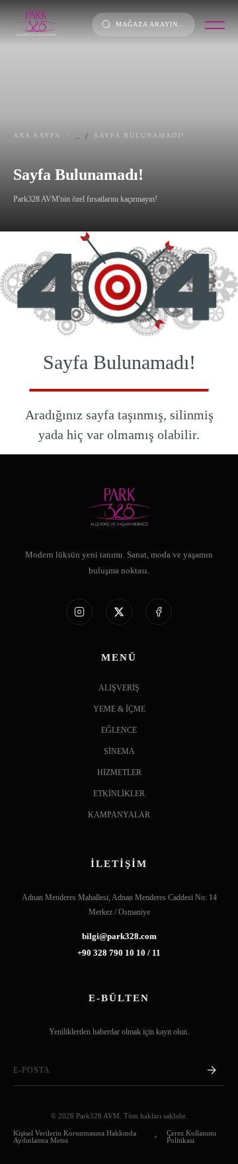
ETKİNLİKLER (119, 794)
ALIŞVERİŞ (119, 688)
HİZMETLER (119, 773)
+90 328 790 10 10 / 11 (119, 953)
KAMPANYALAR (119, 815)
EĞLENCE (119, 730)
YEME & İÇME (119, 709)
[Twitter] (119, 612)
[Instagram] (79, 612)
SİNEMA (119, 751)
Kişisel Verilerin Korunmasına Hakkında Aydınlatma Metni (74, 1137)
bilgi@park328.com (119, 937)
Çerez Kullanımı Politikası (191, 1137)
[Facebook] (158, 612)
